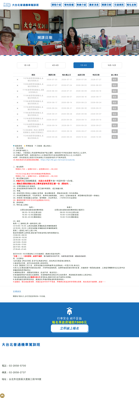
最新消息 (94, 4)
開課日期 (106, 4)
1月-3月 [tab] (27, 65)
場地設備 (69, 4)
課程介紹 (56, 4)
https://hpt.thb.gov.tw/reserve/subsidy (58, 160)
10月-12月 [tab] (112, 65)
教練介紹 (81, 4)
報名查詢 (131, 4)
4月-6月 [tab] (55, 65)
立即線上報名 (69, 328)
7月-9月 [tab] (83, 65)
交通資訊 (119, 4)
